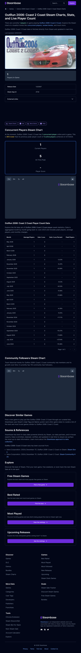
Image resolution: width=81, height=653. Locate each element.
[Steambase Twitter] (48, 629)
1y (19, 179)
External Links (12, 99)
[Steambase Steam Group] (45, 629)
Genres (8, 588)
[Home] (6, 9)
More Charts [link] (33, 123)
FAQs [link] (44, 123)
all (23, 179)
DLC (7, 562)
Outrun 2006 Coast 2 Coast (26, 9)
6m (14, 371)
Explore (72, 3)
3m (14, 179)
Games (11, 9)
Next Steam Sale (12, 629)
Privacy (25, 649)
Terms (32, 649)
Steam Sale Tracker (48, 588)
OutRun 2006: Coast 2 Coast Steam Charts (52, 9)
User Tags (9, 596)
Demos (8, 566)
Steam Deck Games (48, 578)
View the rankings (39, 522)
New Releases (46, 570)
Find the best (39, 503)
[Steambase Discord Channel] (41, 629)
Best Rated (45, 559)
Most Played (46, 562)
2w (9, 179)
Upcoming (45, 574)
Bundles (9, 570)
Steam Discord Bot (13, 621)
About (46, 649)
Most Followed (46, 566)
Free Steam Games (48, 596)
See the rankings (39, 541)
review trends (48, 25)
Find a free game (39, 485)
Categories (10, 592)
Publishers (9, 604)
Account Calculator (13, 633)
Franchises (10, 607)
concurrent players (34, 25)
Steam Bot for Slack (13, 625)
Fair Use (39, 649)
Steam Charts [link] (12, 123)
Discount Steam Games (50, 592)
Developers (10, 600)
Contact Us (54, 649)
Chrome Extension (12, 617)
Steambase (44, 622)
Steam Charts (11, 574)
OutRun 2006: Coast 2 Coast (50, 23)
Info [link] (23, 123)
